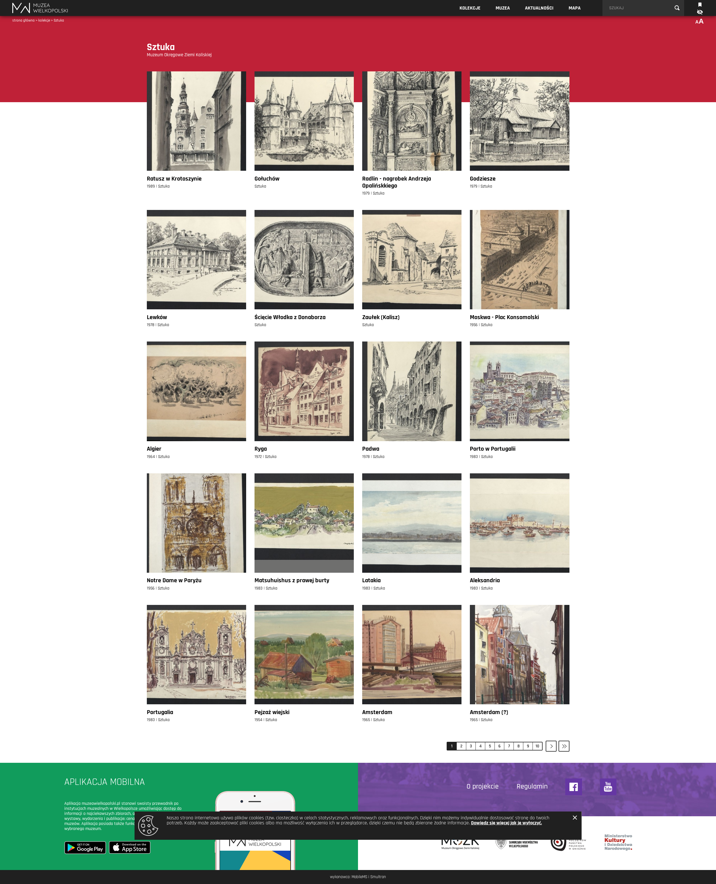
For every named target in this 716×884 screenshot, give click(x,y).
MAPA (575, 8)
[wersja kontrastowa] (699, 12)
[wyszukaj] (677, 8)
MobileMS (359, 877)
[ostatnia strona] (564, 746)
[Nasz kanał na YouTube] (608, 786)
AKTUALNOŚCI (539, 8)
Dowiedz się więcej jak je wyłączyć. (506, 823)
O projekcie (483, 786)
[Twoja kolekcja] (700, 4)
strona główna (23, 20)
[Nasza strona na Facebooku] (573, 786)
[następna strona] (551, 746)
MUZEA (503, 8)
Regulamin (532, 786)
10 (537, 746)
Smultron (378, 877)
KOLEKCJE (470, 8)
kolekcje (44, 20)
